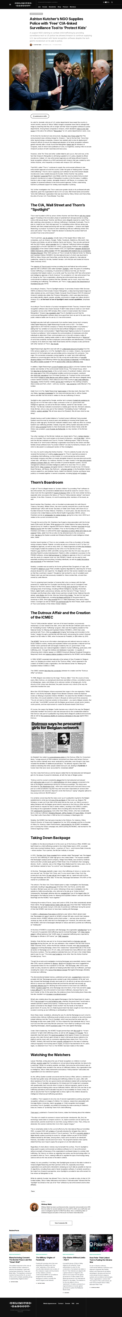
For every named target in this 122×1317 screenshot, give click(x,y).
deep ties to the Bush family (42, 371)
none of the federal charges (57, 970)
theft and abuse (54, 555)
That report (34, 1112)
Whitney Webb (46, 1204)
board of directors (60, 493)
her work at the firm (71, 587)
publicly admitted (42, 411)
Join (77, 1303)
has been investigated (45, 393)
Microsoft (77, 1031)
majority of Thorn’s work (42, 266)
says (46, 916)
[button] (10, 4)
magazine (63, 936)
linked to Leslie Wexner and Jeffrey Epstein (54, 377)
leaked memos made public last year (57, 905)
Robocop (86, 337)
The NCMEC (35, 641)
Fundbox (83, 473)
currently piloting (82, 1133)
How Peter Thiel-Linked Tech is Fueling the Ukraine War (101, 1260)
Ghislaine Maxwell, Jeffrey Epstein (61, 813)
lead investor (62, 391)
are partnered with (62, 602)
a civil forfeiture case (54, 1001)
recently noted (41, 1063)
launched (81, 526)
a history (52, 1131)
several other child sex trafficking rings (70, 362)
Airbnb (74, 473)
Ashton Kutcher (83, 436)
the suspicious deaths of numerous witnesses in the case (60, 716)
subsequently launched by (43, 811)
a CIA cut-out (66, 246)
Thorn (33, 1191)
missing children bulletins (54, 654)
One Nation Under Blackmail (74, 1212)
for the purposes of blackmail (68, 359)
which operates (51, 244)
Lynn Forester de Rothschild (55, 429)
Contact (60, 1303)
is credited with (55, 632)
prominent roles (56, 1026)
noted (70, 136)
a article (47, 914)
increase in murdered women (56, 994)
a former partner (67, 469)
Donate (67, 1303)
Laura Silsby (79, 813)
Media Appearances (49, 1303)
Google (80, 1033)
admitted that (82, 930)
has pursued (39, 1001)
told (32, 327)
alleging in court (44, 569)
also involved (52, 599)
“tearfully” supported (41, 176)
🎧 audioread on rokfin (40, 116)
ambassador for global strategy (55, 515)
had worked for (66, 824)
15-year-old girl (51, 875)
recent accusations (57, 1035)
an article (58, 1103)
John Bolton (40, 595)
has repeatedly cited (53, 313)
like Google (54, 344)
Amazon (72, 1033)
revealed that (65, 893)
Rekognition (58, 131)
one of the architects (58, 800)
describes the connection (52, 671)
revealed (46, 855)
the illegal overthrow (63, 597)
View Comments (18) (61, 1223)
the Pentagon (86, 546)
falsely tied (70, 144)
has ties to (38, 535)
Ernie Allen (80, 438)
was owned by (72, 384)
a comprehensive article (56, 757)
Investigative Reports (36, 13)
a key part (37, 373)
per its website (48, 238)
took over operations (41, 375)
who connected (41, 427)
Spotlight (66, 269)
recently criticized (63, 1041)
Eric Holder (69, 595)
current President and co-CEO (61, 367)
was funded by (57, 954)
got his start (60, 382)
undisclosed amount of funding (72, 349)
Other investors (45, 467)
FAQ (73, 1303)
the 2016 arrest (51, 887)
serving (57, 524)
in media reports (57, 454)
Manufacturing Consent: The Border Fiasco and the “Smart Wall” (20, 1260)
